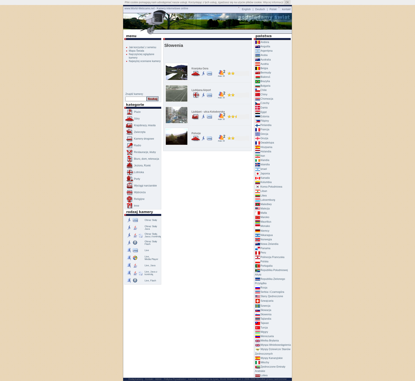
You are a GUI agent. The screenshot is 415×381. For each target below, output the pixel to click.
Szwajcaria (266, 300)
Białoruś (265, 76)
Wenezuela (267, 336)
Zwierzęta (139, 132)
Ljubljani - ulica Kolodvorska (208, 111)
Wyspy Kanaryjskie (271, 358)
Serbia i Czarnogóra (272, 291)
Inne (136, 205)
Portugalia (266, 265)
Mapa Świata (136, 50)
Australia (265, 59)
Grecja (264, 134)
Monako (265, 226)
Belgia (264, 68)
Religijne (139, 199)
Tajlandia (265, 318)
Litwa (263, 195)
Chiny (263, 94)
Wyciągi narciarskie (145, 185)
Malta (263, 212)
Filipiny (264, 120)
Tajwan (264, 323)
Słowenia (265, 314)
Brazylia (265, 81)
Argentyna (266, 50)
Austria (264, 63)
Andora (264, 42)
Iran (262, 155)
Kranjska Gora (200, 68)
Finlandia (265, 125)
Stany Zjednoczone (271, 296)
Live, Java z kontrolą (151, 273)
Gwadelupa (267, 142)
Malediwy (266, 204)
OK (287, 2)
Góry (137, 118)
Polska (264, 261)
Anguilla (265, 46)
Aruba (264, 55)
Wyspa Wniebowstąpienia (275, 344)
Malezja (265, 208)
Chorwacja (266, 98)
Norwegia (266, 239)
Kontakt (149, 379)
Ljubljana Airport (201, 90)
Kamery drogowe (144, 138)
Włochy (264, 362)
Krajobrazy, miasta (145, 125)
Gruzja (264, 138)
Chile (263, 90)
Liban (263, 191)
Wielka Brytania (269, 340)
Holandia (265, 151)
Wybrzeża (140, 192)
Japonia (265, 173)
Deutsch (260, 9)
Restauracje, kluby (145, 152)
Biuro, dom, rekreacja (146, 158)
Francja (264, 129)
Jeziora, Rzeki (142, 165)
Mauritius (265, 221)
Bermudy (265, 72)
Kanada (265, 177)
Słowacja (265, 310)
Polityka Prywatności (175, 379)
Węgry (264, 331)
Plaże (137, 111)
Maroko (264, 217)
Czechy (264, 103)
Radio (137, 145)
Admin (158, 379)
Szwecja (265, 305)
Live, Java (150, 265)
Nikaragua (266, 235)
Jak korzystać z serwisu (142, 47)
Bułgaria (265, 85)
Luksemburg (267, 199)
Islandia (265, 164)
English (246, 9)
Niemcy (264, 230)
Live (147, 250)
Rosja (263, 287)
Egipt (263, 112)
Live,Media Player (151, 257)
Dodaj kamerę (135, 379)
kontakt (286, 9)
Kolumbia (266, 182)
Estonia (264, 116)
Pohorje (196, 133)
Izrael (263, 169)
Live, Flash (150, 280)
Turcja (264, 327)
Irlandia (264, 160)
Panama (265, 248)
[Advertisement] (208, 31)
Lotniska (139, 172)
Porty (137, 178)
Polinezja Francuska (272, 257)
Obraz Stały (151, 220)
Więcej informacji (273, 2)
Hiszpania (266, 147)
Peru (263, 252)
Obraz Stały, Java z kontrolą (153, 235)
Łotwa (264, 375)
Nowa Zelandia (269, 243)
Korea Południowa (271, 186)
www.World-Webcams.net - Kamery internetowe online (156, 8)
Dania (264, 107)
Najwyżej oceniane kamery (145, 61)
